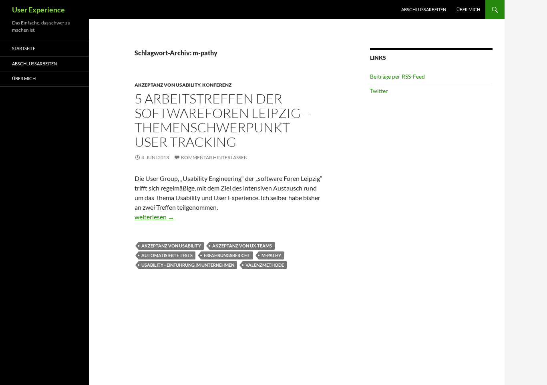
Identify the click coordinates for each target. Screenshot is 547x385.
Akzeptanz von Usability (167, 85)
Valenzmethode (264, 264)
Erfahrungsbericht (227, 255)
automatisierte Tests (167, 255)
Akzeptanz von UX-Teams (242, 245)
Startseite (23, 48)
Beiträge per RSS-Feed (397, 76)
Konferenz (216, 85)
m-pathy (271, 255)
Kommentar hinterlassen (214, 157)
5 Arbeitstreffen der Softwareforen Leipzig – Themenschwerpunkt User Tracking (222, 120)
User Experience (38, 9)
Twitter (379, 90)
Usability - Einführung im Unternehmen (187, 264)
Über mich (468, 9)
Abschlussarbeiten (423, 9)
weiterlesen (154, 217)
